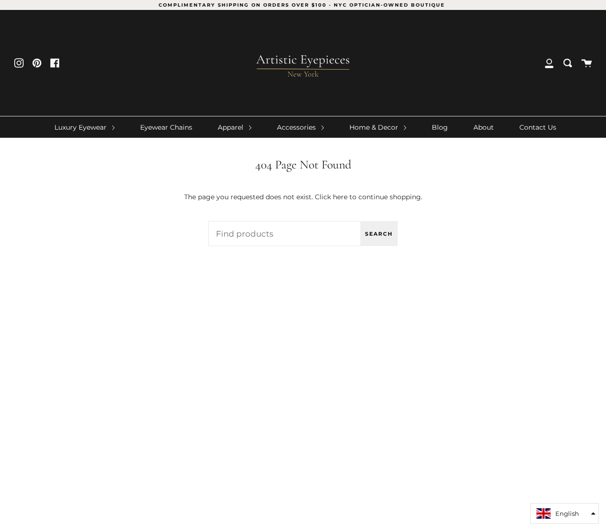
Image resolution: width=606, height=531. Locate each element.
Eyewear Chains (166, 127)
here (340, 197)
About (483, 127)
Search (379, 233)
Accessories (297, 127)
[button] (564, 513)
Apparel (231, 127)
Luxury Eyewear (81, 127)
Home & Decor (374, 127)
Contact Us (537, 127)
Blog (440, 127)
